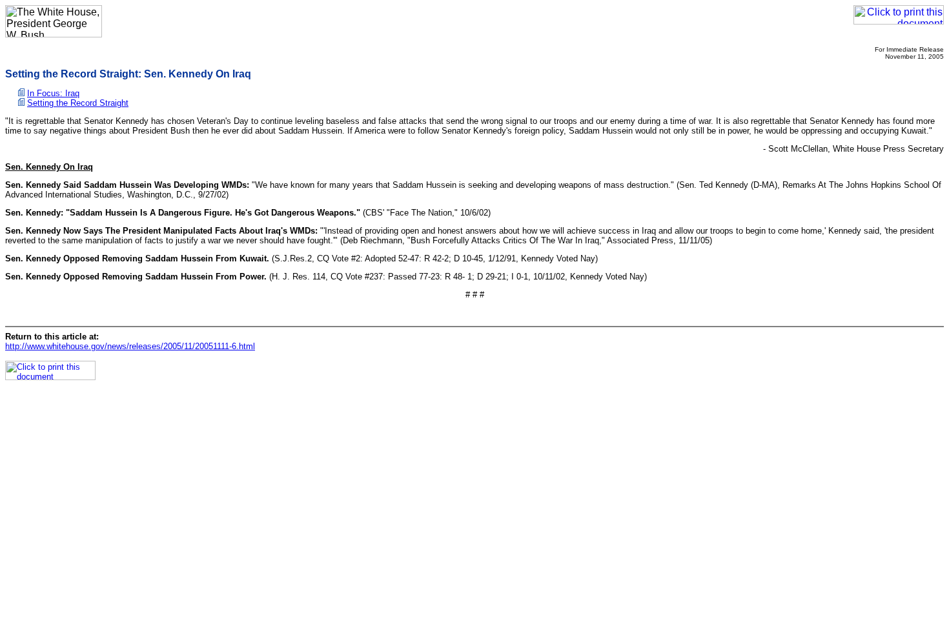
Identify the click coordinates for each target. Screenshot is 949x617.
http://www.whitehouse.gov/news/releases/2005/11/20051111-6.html (130, 346)
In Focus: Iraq (53, 93)
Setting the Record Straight (77, 103)
